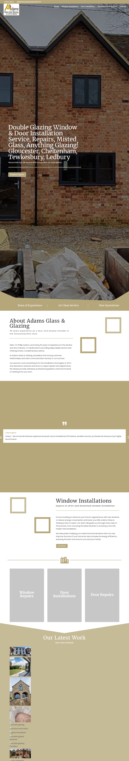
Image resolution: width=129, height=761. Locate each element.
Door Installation (88, 6)
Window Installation (70, 6)
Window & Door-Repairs (107, 6)
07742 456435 (9, 2)
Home (56, 6)
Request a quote (17, 174)
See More (62, 546)
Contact (123, 6)
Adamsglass (10, 433)
